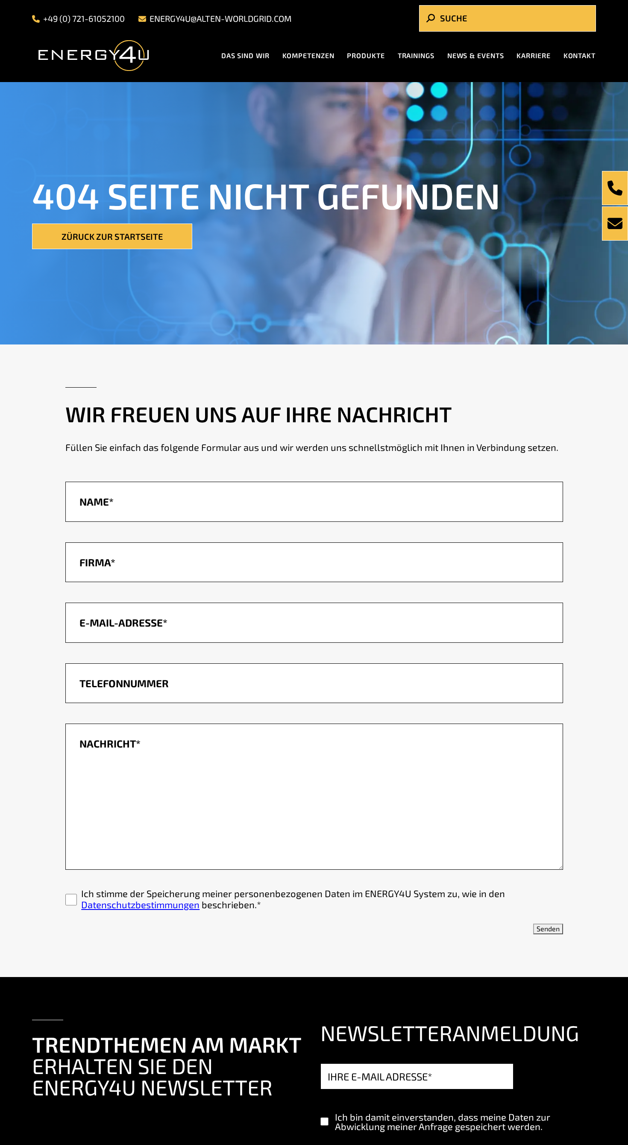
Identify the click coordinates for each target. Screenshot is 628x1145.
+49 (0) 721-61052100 (84, 20)
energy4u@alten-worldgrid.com (221, 20)
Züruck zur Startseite (112, 236)
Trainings (416, 57)
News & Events (475, 57)
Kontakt (579, 57)
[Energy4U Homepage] (100, 57)
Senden (548, 928)
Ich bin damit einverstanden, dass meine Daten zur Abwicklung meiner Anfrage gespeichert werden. (442, 1121)
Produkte (365, 57)
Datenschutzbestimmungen (140, 904)
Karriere (533, 57)
